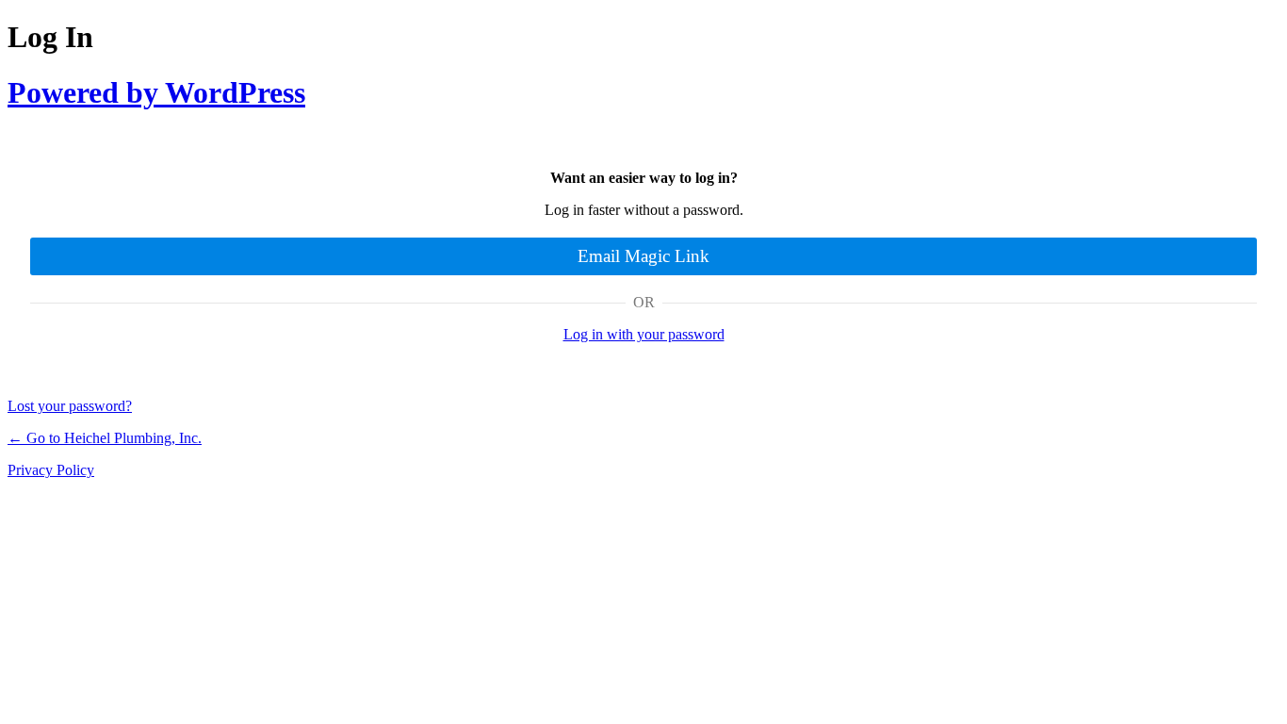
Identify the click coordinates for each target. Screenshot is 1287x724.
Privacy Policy (51, 470)
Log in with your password (644, 334)
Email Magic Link (643, 256)
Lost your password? (70, 406)
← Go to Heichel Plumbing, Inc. (105, 438)
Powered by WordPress (156, 92)
